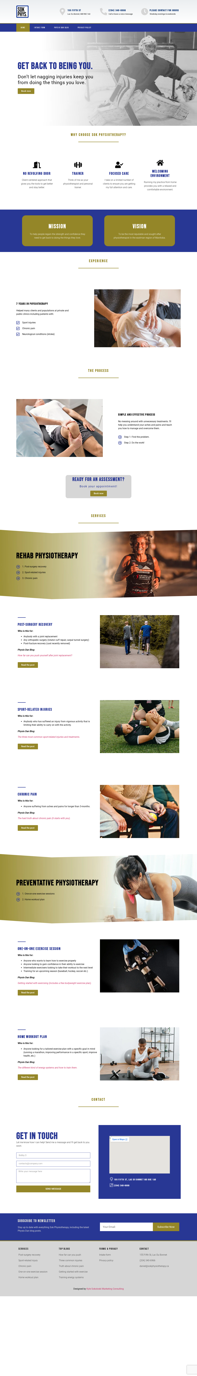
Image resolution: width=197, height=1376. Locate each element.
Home (23, 27)
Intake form (39, 27)
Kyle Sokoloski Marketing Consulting (105, 1288)
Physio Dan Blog (61, 27)
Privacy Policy (84, 27)
